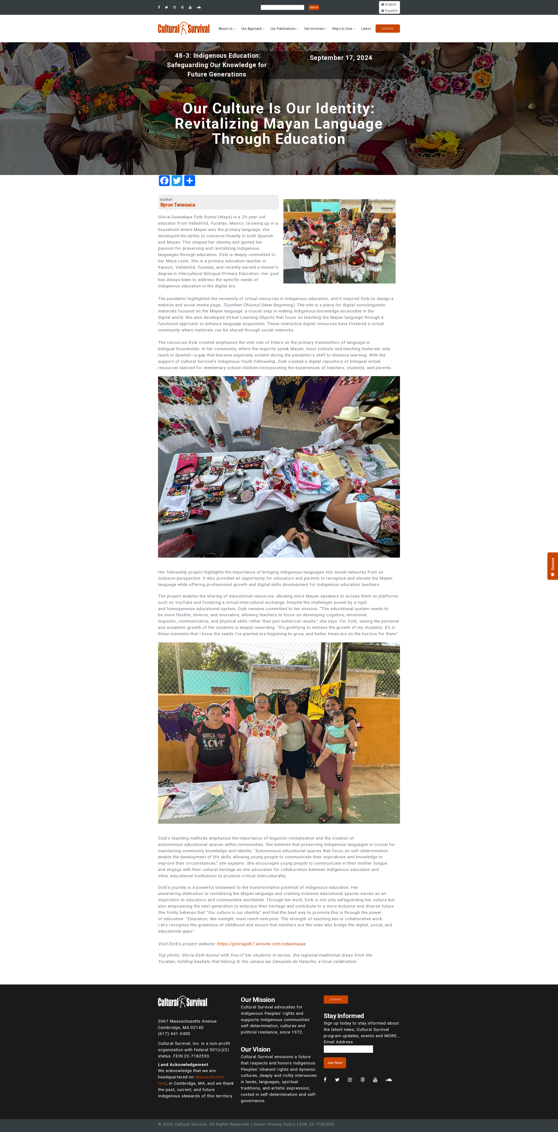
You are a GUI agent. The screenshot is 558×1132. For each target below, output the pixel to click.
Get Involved (313, 29)
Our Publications (283, 29)
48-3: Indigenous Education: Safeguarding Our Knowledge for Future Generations (217, 65)
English (390, 4)
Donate (388, 28)
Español (391, 11)
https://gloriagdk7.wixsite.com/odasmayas (261, 943)
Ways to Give (342, 29)
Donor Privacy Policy (275, 1124)
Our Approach (251, 29)
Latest (366, 29)
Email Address (338, 1041)
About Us (226, 29)
